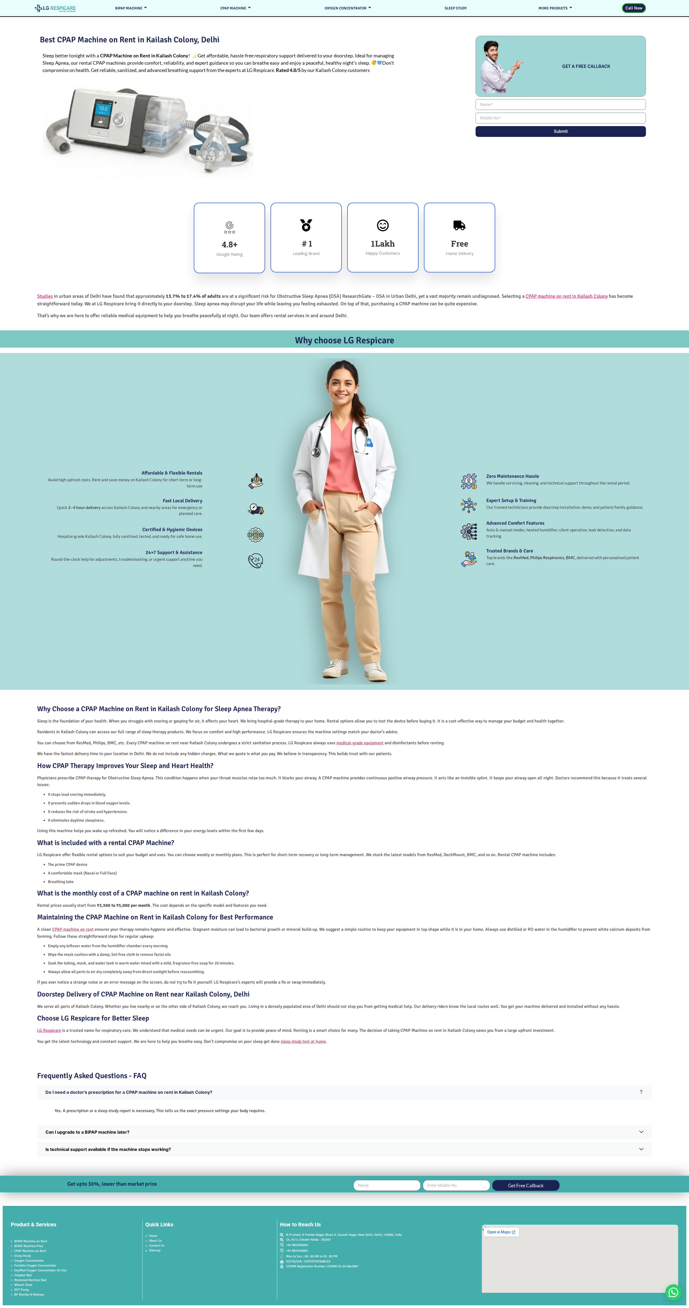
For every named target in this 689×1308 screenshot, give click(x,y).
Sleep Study (456, 8)
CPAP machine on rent (73, 929)
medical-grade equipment (360, 743)
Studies (45, 296)
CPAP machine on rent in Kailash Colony (567, 296)
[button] (673, 1292)
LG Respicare (49, 1030)
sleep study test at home (303, 1041)
